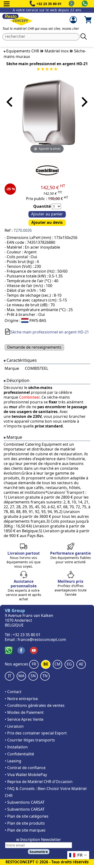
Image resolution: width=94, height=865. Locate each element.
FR (34, 664)
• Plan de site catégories (26, 816)
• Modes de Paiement (24, 712)
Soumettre (38, 851)
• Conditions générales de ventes (35, 705)
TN (44, 675)
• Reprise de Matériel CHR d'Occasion (39, 781)
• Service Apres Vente (24, 719)
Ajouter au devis (47, 222)
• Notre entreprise (21, 698)
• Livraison (14, 726)
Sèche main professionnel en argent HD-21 (50, 332)
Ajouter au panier (47, 214)
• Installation (16, 747)
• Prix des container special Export (36, 733)
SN (33, 675)
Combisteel (29, 397)
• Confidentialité (19, 754)
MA (21, 675)
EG (69, 664)
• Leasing (13, 761)
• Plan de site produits (25, 823)
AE (81, 664)
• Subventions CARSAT (25, 802)
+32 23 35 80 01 (48, 3)
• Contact (13, 691)
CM (57, 664)
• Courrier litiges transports (30, 740)
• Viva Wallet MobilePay (26, 774)
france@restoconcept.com (42, 639)
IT (9, 675)
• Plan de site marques (25, 830)
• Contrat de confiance (25, 767)
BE (45, 664)
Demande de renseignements (34, 347)
